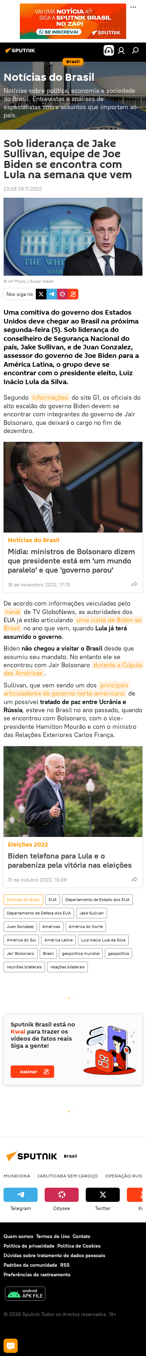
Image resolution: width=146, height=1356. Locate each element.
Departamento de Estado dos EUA (97, 899)
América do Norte (86, 926)
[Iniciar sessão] (121, 50)
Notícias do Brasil (34, 540)
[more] (134, 584)
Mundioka (17, 1175)
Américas (51, 926)
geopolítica (118, 953)
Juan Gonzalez (20, 926)
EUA (53, 899)
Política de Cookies (79, 1246)
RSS (65, 1265)
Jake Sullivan (91, 913)
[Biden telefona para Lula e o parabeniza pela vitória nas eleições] (73, 791)
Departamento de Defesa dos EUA (39, 913)
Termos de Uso (53, 1236)
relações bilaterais (67, 966)
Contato (81, 1236)
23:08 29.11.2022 (23, 189)
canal (12, 612)
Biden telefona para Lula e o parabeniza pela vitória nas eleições (70, 860)
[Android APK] (25, 1294)
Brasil (48, 953)
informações (50, 397)
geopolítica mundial (81, 953)
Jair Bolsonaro (20, 953)
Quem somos (18, 1236)
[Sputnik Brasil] (21, 53)
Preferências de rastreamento (37, 1274)
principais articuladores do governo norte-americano (67, 689)
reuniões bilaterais (24, 966)
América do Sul (21, 940)
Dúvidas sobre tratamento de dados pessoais (54, 1255)
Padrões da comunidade (30, 1265)
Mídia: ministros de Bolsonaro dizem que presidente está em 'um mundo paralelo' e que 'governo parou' (71, 560)
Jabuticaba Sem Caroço (67, 1175)
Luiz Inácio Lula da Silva (103, 940)
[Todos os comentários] (11, 1346)
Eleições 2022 (28, 844)
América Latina (58, 940)
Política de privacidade (29, 1246)
